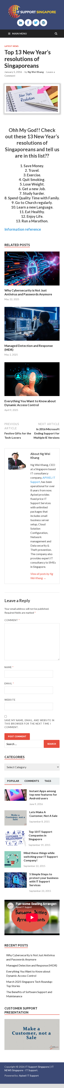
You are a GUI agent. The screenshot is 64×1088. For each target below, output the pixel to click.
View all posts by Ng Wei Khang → (41, 576)
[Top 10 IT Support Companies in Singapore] (15, 832)
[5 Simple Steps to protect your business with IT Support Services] (15, 874)
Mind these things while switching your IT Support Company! (41, 856)
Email (9, 683)
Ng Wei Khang (36, 72)
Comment (12, 620)
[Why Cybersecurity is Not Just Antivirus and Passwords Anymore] (32, 286)
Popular (13, 781)
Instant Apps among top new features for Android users (43, 794)
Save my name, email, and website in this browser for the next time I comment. (29, 724)
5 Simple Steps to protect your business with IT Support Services (43, 879)
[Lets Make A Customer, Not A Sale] (15, 812)
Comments (31, 781)
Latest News (11, 46)
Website (9, 699)
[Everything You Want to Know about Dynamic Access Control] (32, 397)
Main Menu (19, 33)
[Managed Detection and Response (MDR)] (32, 341)
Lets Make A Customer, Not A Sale (43, 813)
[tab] (13, 781)
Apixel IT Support (29, 1075)
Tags (47, 781)
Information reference (22, 229)
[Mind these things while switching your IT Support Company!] (12, 853)
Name (9, 667)
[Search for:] (32, 744)
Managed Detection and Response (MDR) (31, 965)
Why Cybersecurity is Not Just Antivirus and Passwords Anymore (28, 292)
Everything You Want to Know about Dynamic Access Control (30, 403)
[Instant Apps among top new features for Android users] (15, 791)
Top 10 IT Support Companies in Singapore (40, 835)
